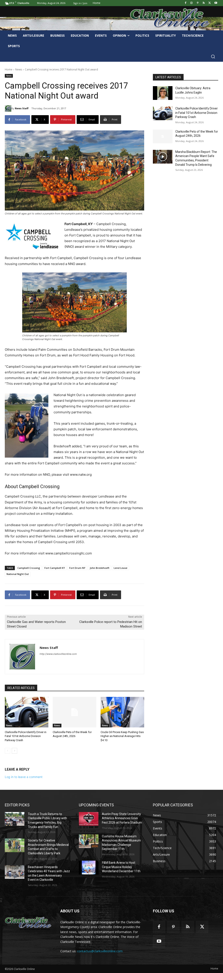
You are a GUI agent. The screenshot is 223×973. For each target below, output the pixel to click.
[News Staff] (8, 108)
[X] (209, 3)
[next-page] (14, 751)
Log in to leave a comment (23, 777)
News (18, 69)
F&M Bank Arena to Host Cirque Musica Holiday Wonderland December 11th (121, 867)
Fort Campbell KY (54, 567)
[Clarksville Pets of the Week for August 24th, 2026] (74, 712)
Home (8, 69)
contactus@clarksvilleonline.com (100, 951)
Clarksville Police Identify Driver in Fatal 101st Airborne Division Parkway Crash (25, 736)
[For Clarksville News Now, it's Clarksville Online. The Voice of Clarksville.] (28, 922)
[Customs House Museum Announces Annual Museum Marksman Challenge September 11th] (88, 841)
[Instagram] (191, 3)
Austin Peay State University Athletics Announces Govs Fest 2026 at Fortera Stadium (122, 818)
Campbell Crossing (28, 567)
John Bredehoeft (99, 567)
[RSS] (203, 3)
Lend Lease (120, 567)
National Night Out (18, 574)
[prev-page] (7, 751)
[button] (213, 56)
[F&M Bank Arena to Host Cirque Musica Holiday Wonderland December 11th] (88, 867)
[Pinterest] (197, 3)
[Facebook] (185, 3)
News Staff (22, 108)
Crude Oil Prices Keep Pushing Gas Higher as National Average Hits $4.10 (122, 736)
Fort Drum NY (77, 567)
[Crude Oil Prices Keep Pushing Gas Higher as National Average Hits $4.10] (122, 712)
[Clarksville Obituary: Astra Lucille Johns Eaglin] (162, 93)
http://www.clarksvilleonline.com (58, 653)
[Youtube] (215, 3)
